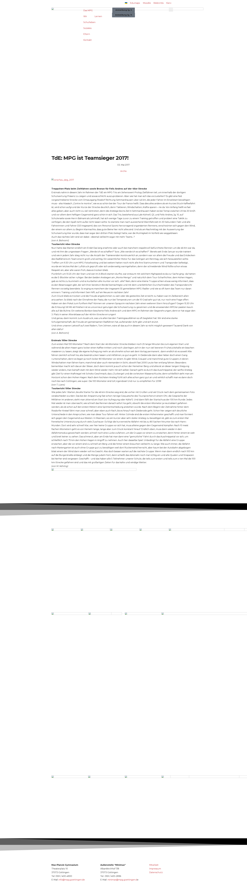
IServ (168, 3)
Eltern (86, 34)
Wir (85, 16)
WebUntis (158, 3)
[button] (171, 10)
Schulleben (89, 22)
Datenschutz (156, 872)
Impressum (155, 868)
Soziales (87, 28)
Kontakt (87, 40)
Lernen (98, 16)
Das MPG (88, 10)
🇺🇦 (126, 3)
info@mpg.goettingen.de (72, 880)
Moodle (147, 3)
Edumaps (135, 3)
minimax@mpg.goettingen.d (122, 880)
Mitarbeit (153, 865)
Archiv (123, 171)
